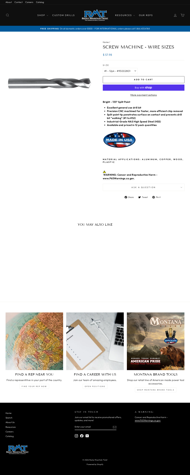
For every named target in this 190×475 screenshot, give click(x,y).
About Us (10, 422)
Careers (29, 2)
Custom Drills (63, 15)
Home (106, 42)
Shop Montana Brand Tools (155, 390)
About (9, 2)
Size (106, 65)
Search (9, 417)
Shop (41, 15)
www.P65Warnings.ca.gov (118, 178)
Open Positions (95, 386)
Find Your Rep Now (34, 386)
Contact (18, 2)
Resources (124, 15)
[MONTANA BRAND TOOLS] (155, 341)
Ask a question (143, 187)
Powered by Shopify (95, 464)
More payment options (143, 95)
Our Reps (146, 15)
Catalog (40, 2)
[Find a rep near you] (34, 341)
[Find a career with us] (95, 341)
